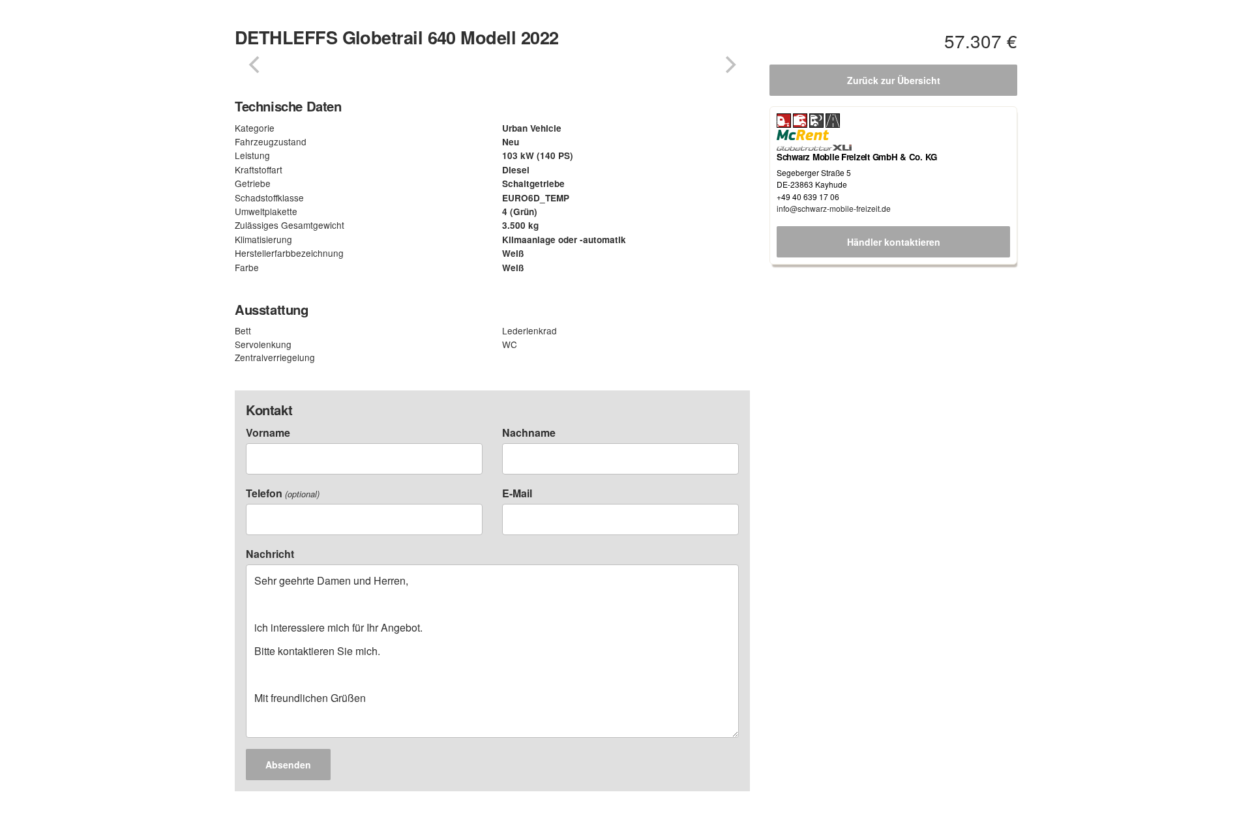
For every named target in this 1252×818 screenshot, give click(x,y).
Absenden (288, 764)
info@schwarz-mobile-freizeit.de (834, 208)
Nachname (529, 432)
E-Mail (517, 493)
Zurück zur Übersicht (893, 80)
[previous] (255, 64)
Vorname (268, 432)
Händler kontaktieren (893, 241)
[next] (729, 64)
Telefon (283, 493)
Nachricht (270, 553)
